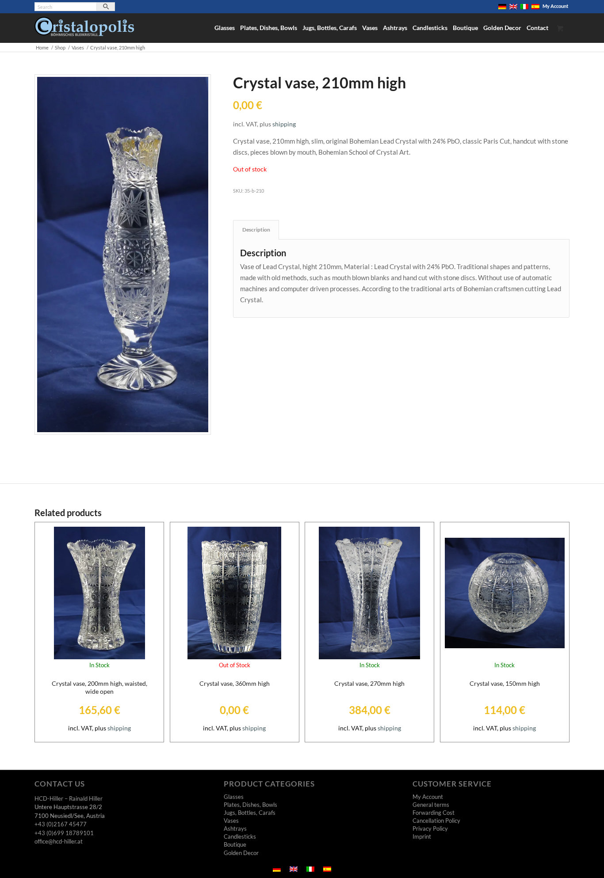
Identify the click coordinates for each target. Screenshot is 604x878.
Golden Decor (241, 852)
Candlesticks (240, 836)
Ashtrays (235, 828)
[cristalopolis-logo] (84, 30)
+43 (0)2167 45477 (60, 824)
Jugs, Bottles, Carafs (249, 812)
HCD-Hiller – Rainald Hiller (68, 798)
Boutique (235, 844)
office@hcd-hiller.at (58, 841)
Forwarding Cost (434, 812)
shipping (284, 124)
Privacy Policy (430, 828)
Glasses (234, 796)
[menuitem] (502, 6)
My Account (555, 6)
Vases (231, 820)
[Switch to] (502, 6)
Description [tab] (256, 229)
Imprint (422, 836)
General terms (431, 804)
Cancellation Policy (436, 820)
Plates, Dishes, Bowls (250, 804)
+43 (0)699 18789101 (64, 832)
